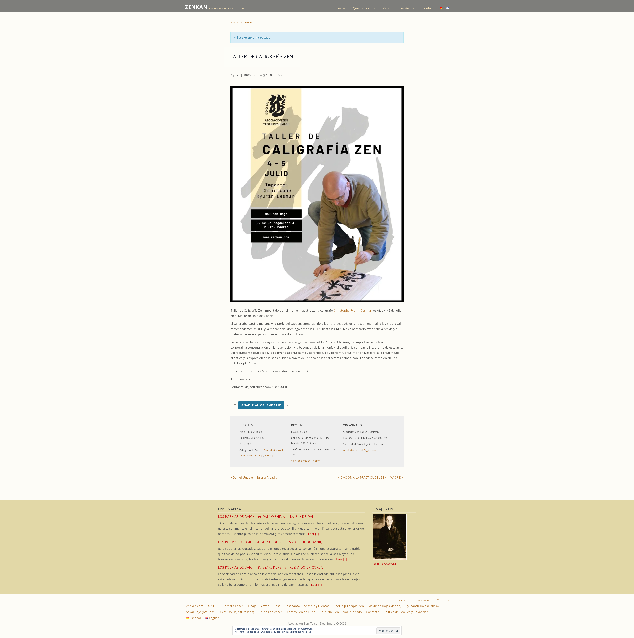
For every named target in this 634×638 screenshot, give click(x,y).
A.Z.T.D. (213, 606)
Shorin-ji (269, 455)
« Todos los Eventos (242, 22)
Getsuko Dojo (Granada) (237, 612)
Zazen (387, 8)
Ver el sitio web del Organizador (360, 450)
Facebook (422, 600)
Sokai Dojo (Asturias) (200, 612)
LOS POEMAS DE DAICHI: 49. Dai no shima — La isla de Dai (265, 517)
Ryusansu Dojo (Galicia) (422, 606)
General (268, 450)
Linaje (252, 606)
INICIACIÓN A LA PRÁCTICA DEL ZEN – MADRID (370, 477)
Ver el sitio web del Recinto (305, 460)
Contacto (429, 8)
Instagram (400, 600)
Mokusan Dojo (255, 455)
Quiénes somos (364, 8)
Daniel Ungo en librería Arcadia (253, 477)
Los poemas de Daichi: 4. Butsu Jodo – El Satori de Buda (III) (270, 542)
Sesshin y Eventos (316, 606)
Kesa (277, 606)
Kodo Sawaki (384, 564)
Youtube (442, 600)
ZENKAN (196, 7)
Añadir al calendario (261, 405)
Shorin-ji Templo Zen (349, 606)
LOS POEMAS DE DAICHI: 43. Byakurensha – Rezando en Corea (270, 567)
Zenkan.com (194, 606)
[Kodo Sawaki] (390, 559)
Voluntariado (352, 612)
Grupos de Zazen (270, 612)
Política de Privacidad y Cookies (296, 631)
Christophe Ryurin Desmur (353, 310)
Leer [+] (313, 534)
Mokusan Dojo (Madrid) (384, 606)
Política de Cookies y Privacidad (406, 612)
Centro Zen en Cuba (301, 612)
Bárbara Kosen (233, 606)
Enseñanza (407, 8)
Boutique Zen (329, 612)
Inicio (341, 8)
